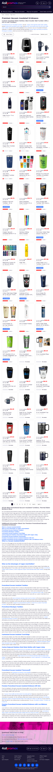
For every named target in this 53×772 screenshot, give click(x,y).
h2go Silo (22, 262)
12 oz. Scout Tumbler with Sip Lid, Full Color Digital (10, 440)
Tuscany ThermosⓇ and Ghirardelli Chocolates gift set (17, 694)
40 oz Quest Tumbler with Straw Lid (42, 57)
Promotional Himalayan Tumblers (10, 531)
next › (34, 504)
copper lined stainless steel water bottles (37, 24)
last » (39, 504)
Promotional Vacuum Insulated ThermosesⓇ (14, 536)
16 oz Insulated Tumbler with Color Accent (25, 354)
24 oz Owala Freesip (25, 323)
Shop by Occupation (32, 11)
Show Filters (9, 34)
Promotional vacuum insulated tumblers (12, 24)
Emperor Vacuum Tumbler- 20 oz (8, 202)
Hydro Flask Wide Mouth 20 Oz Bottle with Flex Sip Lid (42, 324)
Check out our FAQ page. (8, 735)
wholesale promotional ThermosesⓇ (21, 672)
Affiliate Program (43, 755)
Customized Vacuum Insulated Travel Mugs (13, 533)
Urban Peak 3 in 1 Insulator (40, 85)
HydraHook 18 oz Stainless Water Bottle (26, 468)
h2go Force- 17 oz (8, 115)
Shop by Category (8, 11)
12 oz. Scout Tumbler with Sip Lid (9, 385)
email (26, 739)
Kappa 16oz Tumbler (9, 146)
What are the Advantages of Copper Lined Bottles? (15, 528)
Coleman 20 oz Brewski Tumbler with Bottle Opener (26, 293)
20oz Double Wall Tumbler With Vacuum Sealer (43, 202)
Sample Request (18, 755)
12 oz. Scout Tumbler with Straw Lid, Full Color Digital (25, 441)
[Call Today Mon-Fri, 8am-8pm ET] (37, 3)
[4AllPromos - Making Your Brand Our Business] (10, 3)
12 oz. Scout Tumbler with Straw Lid (25, 385)
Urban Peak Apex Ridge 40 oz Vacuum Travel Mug (10, 293)
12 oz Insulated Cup (42, 412)
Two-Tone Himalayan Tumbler (8, 174)
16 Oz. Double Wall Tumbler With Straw (42, 496)
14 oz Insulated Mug (42, 354)
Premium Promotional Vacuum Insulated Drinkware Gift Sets (18, 537)
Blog (3, 757)
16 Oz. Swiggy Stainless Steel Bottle (9, 85)
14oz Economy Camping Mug (7, 413)
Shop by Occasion (20, 11)
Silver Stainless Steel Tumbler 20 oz (25, 202)
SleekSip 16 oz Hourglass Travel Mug (9, 468)
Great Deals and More (46, 11)
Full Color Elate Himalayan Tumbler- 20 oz (43, 146)
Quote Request (5, 759)
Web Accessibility (34, 767)
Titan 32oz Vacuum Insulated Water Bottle (26, 116)
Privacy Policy (27, 767)
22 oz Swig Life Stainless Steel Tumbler (41, 293)
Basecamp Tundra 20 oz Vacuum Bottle (9, 263)
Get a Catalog (17, 757)
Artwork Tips (17, 759)
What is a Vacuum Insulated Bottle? (11, 527)
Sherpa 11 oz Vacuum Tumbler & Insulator (42, 174)
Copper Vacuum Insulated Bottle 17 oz (9, 232)
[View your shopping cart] (49, 3)
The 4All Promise (30, 759)
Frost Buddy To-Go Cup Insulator (8, 324)
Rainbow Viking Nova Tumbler (24, 232)
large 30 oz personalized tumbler (21, 602)
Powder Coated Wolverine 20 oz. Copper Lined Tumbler (26, 174)
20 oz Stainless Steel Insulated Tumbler (25, 496)
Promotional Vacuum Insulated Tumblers (13, 530)
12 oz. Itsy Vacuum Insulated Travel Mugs (43, 385)
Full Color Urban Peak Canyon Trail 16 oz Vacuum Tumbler (43, 232)
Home (3, 755)
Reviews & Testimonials (32, 760)
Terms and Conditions (20, 767)
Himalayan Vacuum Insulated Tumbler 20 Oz (9, 57)
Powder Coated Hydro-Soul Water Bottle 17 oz (10, 496)
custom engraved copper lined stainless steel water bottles (28, 569)
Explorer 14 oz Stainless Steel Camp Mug (42, 441)
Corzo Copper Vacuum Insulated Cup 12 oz (26, 85)
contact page (9, 741)
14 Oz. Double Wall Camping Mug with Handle (42, 468)
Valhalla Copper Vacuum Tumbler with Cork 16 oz (43, 116)
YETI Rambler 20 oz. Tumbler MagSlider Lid (9, 354)
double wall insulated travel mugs (13, 26)
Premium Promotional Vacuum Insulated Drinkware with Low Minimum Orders (22, 539)
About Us (42, 757)
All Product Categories (44, 759)
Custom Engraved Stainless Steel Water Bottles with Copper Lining (20, 534)
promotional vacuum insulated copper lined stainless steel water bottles (33, 649)
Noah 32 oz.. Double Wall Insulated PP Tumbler (25, 413)
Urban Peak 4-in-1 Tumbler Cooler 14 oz (42, 263)
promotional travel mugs (37, 592)
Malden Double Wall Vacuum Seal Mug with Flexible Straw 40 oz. (26, 146)
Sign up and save (33, 748)
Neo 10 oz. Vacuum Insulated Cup (25, 57)
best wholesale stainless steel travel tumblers (24, 598)
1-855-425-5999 (21, 739)
